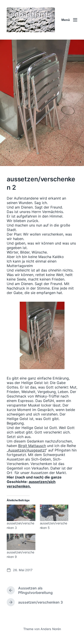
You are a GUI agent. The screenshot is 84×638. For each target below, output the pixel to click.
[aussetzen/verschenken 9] (21, 542)
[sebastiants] (31, 19)
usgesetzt (37, 450)
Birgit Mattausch (32, 445)
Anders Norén (51, 629)
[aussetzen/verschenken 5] (54, 513)
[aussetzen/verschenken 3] (21, 513)
